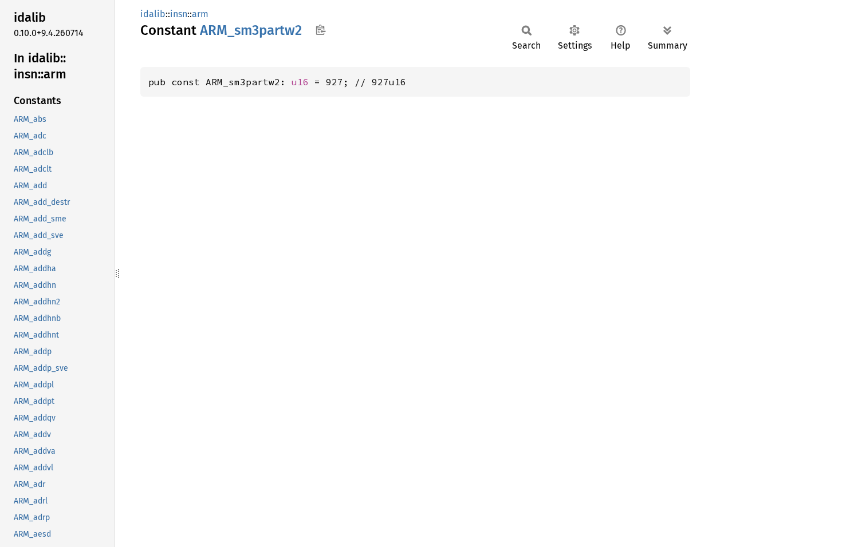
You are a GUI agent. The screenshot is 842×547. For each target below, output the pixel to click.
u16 (300, 82)
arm (200, 14)
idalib (153, 14)
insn (178, 14)
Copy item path (320, 29)
